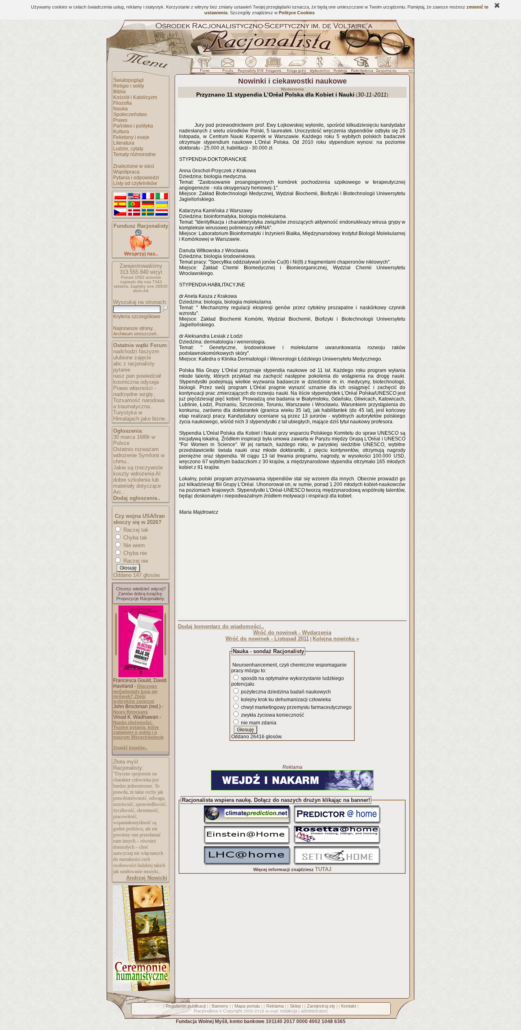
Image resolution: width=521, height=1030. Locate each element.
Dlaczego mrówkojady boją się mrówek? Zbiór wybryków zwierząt (135, 694)
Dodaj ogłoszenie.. (136, 498)
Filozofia (122, 103)
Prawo (120, 120)
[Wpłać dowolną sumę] (141, 249)
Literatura (123, 143)
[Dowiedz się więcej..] (141, 989)
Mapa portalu (247, 1006)
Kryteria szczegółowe (136, 316)
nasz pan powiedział (137, 376)
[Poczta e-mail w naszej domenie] (227, 66)
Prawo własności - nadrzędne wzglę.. (134, 391)
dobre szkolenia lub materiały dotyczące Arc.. (137, 486)
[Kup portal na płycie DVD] (251, 66)
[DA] (134, 213)
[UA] (162, 204)
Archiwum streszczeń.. (136, 333)
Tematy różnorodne (134, 154)
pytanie (121, 370)
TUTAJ (323, 869)
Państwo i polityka (133, 126)
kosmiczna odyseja (136, 382)
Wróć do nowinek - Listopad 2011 (267, 639)
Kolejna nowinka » (336, 639)
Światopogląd (128, 80)
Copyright (232, 1010)
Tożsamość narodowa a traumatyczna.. (138, 403)
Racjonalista (206, 1010)
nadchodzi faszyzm (136, 351)
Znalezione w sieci (133, 166)
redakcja (288, 1010)
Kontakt (348, 1006)
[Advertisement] (292, 566)
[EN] (134, 196)
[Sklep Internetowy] (274, 66)
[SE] (148, 213)
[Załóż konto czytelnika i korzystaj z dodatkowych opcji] (383, 66)
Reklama (275, 1006)
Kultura (121, 131)
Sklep (295, 1006)
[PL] (120, 196)
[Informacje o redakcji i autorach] (339, 66)
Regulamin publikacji (186, 1006)
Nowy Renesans (130, 711)
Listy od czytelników (135, 183)
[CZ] (120, 213)
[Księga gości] (298, 66)
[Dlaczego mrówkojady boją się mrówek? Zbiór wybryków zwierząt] (140, 675)
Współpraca (126, 172)
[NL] (162, 213)
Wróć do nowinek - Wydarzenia (292, 632)
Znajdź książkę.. (130, 747)
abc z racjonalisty (134, 364)
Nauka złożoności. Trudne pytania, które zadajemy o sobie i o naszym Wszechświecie (138, 729)
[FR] (148, 196)
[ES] (120, 204)
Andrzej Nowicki (146, 878)
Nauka (120, 109)
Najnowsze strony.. (134, 328)
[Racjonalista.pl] (260, 54)
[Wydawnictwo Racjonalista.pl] (319, 66)
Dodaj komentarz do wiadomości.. (221, 626)
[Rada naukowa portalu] (360, 66)
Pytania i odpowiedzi (136, 177)
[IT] (162, 196)
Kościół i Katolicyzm (135, 97)
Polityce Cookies (297, 12)
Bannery (220, 1006)
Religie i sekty (128, 86)
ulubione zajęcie (132, 357)
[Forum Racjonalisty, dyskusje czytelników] (206, 66)
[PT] (134, 204)
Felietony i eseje (131, 137)
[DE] (148, 204)
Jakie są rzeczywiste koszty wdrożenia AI (138, 470)
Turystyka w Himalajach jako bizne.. (140, 415)
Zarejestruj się (321, 1006)
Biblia (119, 92)
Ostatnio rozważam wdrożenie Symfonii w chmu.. (138, 455)
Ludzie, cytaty (128, 149)
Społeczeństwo (130, 114)
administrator (313, 1010)
